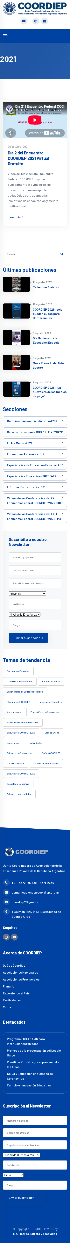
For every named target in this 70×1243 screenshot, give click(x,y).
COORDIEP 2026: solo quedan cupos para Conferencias (47, 314)
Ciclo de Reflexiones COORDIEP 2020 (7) (34, 432)
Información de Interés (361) (26, 487)
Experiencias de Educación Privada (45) (34, 465)
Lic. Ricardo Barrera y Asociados (35, 1233)
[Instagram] (6, 937)
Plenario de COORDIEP (18, 701)
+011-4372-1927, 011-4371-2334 (33, 882)
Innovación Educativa (51, 701)
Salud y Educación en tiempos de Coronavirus (30, 1076)
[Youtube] (14, 937)
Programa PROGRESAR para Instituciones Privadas (26, 1041)
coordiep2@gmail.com (27, 902)
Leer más (14, 217)
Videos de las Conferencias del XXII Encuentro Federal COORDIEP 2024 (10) (34, 500)
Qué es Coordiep (14, 965)
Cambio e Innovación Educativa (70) (32, 421)
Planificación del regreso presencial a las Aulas (33, 1064)
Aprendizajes (14, 712)
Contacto (9, 1007)
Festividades (35, 742)
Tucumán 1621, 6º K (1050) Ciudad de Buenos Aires (36, 914)
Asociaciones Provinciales (21, 979)
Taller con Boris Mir (46, 287)
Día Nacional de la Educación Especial (46, 340)
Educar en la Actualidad (19, 794)
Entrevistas (13, 742)
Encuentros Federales (18, 671)
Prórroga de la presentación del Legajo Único (34, 1053)
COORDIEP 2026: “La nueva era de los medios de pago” (50, 392)
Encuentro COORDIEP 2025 (21, 732)
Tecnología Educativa (18, 783)
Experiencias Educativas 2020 (22, 722)
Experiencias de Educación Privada (25, 691)
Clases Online (52, 732)
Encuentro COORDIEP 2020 (21, 773)
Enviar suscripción (27, 638)
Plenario (8, 986)
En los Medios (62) (19, 443)
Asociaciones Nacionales (20, 972)
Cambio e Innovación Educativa (29, 1085)
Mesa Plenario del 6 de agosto (48, 365)
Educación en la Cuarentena (45, 712)
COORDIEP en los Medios (19, 681)
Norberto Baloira (15, 763)
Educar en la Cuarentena (19, 753)
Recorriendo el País (16, 993)
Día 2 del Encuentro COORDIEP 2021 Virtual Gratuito (28, 158)
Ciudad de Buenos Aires (46, 763)
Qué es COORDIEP (51, 753)
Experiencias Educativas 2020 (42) (31, 476)
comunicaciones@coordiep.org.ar (35, 892)
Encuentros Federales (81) (25, 454)
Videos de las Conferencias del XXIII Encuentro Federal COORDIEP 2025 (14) (34, 516)
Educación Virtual (51, 681)
